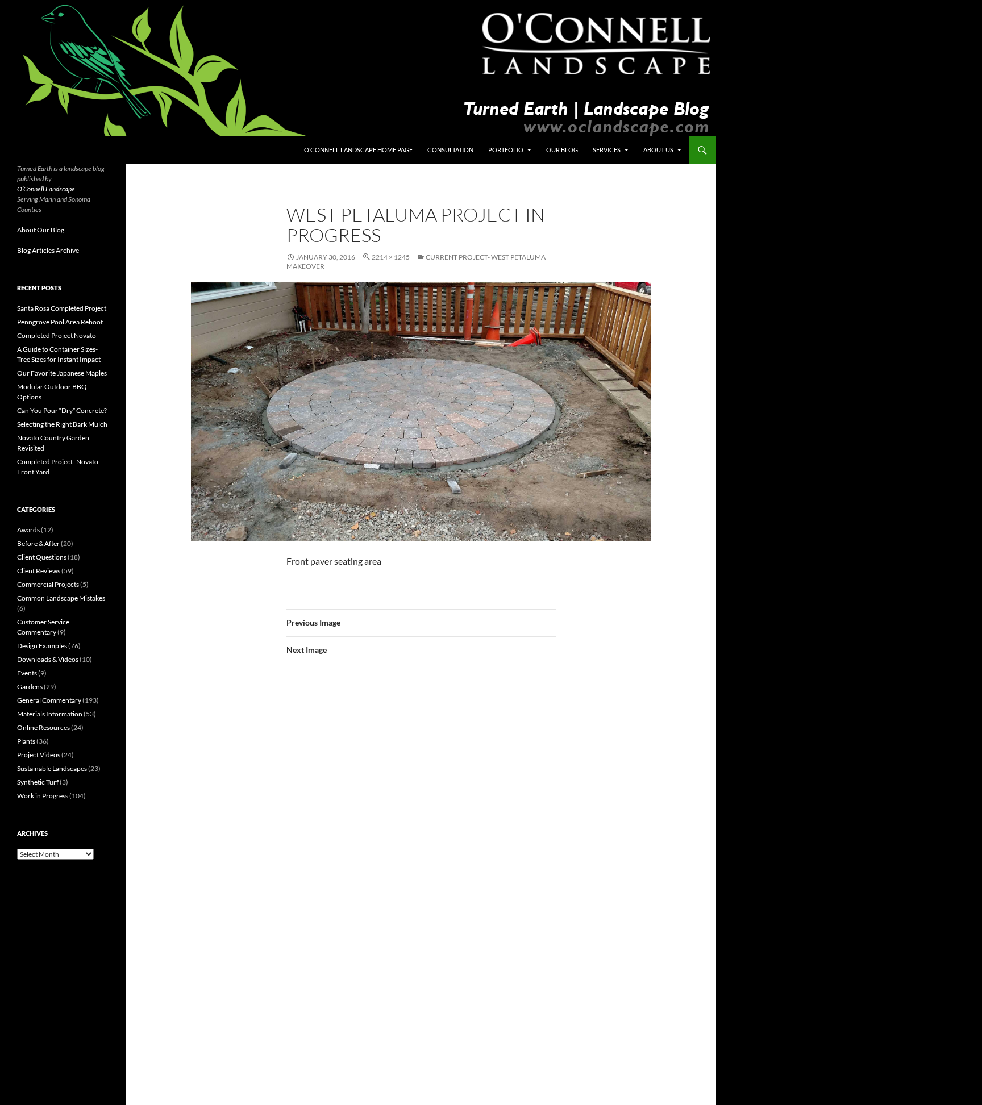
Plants (26, 741)
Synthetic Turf (38, 782)
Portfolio (505, 149)
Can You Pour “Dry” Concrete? (62, 410)
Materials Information (49, 714)
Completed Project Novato (56, 335)
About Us (658, 149)
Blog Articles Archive (48, 250)
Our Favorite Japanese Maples (62, 373)
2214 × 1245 (391, 257)
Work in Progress (42, 795)
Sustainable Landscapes (52, 768)
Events (27, 673)
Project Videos (38, 754)
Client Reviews (38, 570)
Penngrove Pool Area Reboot (60, 322)
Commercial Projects (48, 584)
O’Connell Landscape (46, 189)
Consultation (450, 149)
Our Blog (562, 149)
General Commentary (49, 700)
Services (607, 149)
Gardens (30, 686)
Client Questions (41, 557)
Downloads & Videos (47, 659)
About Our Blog (40, 230)
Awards (28, 530)
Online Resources (43, 727)
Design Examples (42, 645)
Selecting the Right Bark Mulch (62, 424)
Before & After (38, 543)
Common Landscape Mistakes (61, 598)
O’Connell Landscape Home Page (358, 149)
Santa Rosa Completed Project (61, 308)
